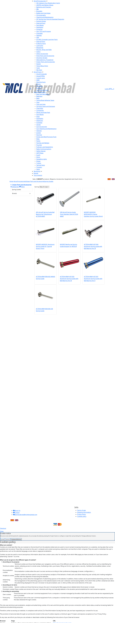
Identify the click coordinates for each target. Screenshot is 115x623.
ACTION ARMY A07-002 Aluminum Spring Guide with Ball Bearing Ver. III (69, 279)
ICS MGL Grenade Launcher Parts (47, 39)
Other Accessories (42, 54)
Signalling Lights (41, 159)
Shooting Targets (41, 58)
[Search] (110, 89)
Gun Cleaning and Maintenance (46, 129)
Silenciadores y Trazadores (44, 60)
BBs (37, 9)
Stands (38, 64)
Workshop (37, 171)
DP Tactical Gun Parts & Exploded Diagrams (50, 19)
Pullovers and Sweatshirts (44, 147)
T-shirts (38, 163)
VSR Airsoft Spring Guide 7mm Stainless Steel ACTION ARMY (69, 214)
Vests (38, 169)
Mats (38, 139)
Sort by (37, 187)
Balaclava (39, 96)
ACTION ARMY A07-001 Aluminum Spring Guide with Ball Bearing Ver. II (93, 279)
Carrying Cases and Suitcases (45, 106)
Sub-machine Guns (42, 90)
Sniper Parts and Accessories (45, 62)
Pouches (39, 145)
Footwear (39, 123)
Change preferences (16, 539)
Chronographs (41, 15)
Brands (36, 173)
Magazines (39, 48)
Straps (38, 161)
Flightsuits (39, 121)
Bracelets (39, 11)
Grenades (39, 33)
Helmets (39, 35)
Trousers (39, 167)
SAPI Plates (39, 153)
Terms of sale (81, 510)
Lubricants (39, 46)
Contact (17, 513)
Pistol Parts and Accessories (45, 56)
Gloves (38, 125)
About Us (17, 511)
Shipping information (84, 512)
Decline (7, 539)
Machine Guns (41, 82)
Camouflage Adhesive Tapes (45, 100)
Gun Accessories (41, 127)
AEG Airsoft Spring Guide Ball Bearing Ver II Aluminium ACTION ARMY (45, 214)
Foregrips (39, 29)
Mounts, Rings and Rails (44, 50)
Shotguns (39, 86)
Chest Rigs (39, 108)
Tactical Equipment (40, 92)
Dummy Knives (41, 21)
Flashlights (39, 27)
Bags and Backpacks (42, 94)
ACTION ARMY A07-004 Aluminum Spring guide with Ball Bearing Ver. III (93, 246)
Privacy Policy (81, 514)
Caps (37, 102)
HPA (37, 37)
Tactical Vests (40, 165)
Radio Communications (43, 149)
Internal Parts (40, 41)
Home (11, 181)
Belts (37, 98)
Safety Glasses (41, 151)
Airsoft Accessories (40, 1)
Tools (38, 68)
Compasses (40, 110)
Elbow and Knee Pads (43, 112)
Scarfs (38, 155)
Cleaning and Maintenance (44, 17)
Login (107, 89)
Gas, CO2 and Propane (43, 31)
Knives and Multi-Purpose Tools (46, 137)
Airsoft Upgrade (41, 74)
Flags (38, 116)
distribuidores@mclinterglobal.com (26, 515)
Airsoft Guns (38, 72)
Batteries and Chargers (43, 7)
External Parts (40, 23)
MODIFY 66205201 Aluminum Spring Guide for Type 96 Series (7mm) (45, 246)
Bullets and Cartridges (43, 13)
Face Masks (40, 25)
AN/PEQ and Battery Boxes (44, 5)
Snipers (38, 88)
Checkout (3, 528)
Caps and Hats (41, 104)
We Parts (39, 70)
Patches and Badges (42, 143)
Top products (38, 175)
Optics (38, 52)
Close (1, 531)
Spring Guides (48, 181)
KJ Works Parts (41, 44)
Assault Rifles (40, 76)
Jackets (38, 133)
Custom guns (40, 78)
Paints (38, 141)
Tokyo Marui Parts (42, 66)
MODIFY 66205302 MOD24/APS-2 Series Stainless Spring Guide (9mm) (93, 214)
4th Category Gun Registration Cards (48, 3)
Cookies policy (81, 516)
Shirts (38, 157)
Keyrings (39, 135)
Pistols (38, 84)
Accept (2, 539)
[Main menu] (30, 89)
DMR (37, 80)
